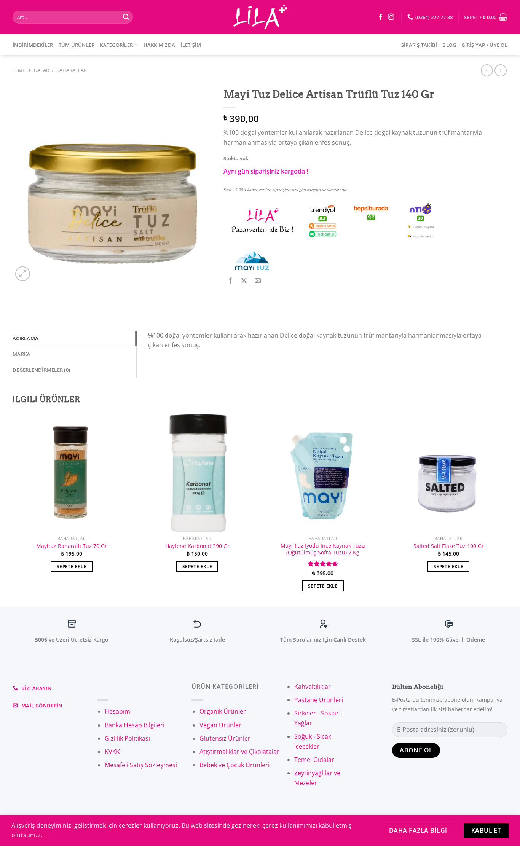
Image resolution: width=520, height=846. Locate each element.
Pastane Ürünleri (318, 700)
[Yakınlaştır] (22, 273)
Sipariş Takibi (419, 44)
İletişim (190, 44)
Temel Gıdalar (31, 70)
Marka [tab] (21, 354)
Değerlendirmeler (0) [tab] (41, 369)
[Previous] (13, 509)
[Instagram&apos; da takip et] (391, 17)
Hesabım (117, 711)
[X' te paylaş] (244, 281)
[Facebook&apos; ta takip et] (381, 17)
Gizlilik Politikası (127, 738)
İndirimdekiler (33, 44)
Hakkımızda (159, 44)
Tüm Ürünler (77, 44)
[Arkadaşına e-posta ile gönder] (258, 281)
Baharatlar (71, 70)
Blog (449, 44)
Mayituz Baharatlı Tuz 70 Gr (71, 546)
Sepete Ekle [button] (71, 566)
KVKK (112, 751)
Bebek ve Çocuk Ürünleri (234, 765)
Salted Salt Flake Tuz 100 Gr (448, 546)
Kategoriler (116, 44)
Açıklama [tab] (25, 338)
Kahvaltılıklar (312, 686)
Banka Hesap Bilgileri (134, 725)
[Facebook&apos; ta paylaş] (230, 281)
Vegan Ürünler (220, 725)
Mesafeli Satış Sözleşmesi (141, 765)
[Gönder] (126, 17)
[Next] (507, 509)
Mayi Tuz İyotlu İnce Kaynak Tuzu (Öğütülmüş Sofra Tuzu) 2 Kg (323, 549)
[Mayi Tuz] (252, 260)
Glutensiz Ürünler (224, 738)
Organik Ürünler (222, 711)
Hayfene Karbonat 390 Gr (197, 546)
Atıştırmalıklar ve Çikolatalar (239, 751)
